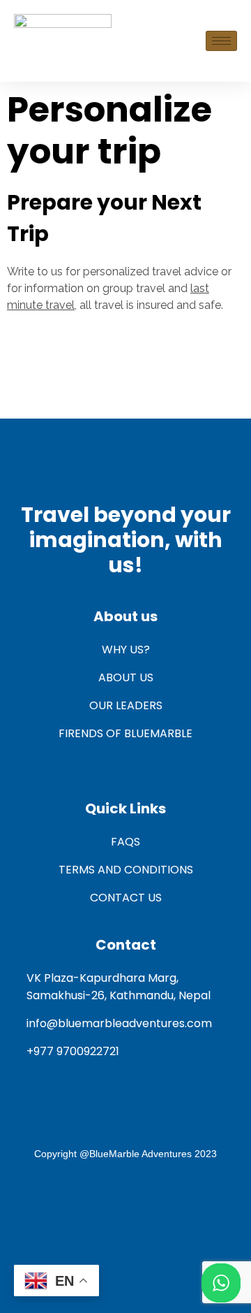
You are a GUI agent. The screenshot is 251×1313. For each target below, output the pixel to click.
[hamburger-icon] (221, 41)
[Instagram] (125, 1202)
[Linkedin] (169, 1202)
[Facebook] (82, 1202)
